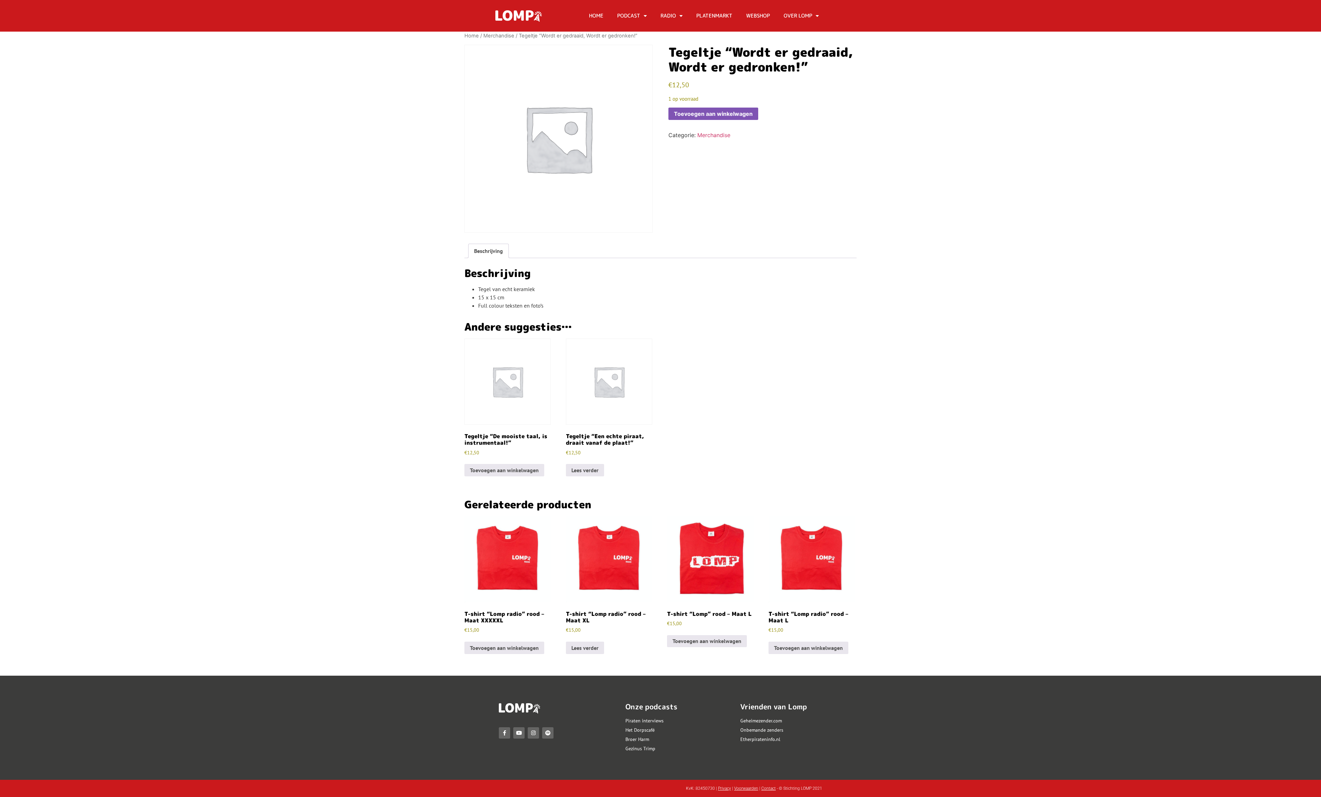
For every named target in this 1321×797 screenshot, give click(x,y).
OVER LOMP (798, 15)
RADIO (668, 15)
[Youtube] (519, 733)
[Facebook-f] (504, 733)
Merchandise (498, 36)
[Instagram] (533, 733)
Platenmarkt (714, 15)
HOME (596, 15)
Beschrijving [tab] (488, 250)
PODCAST (628, 15)
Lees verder (585, 470)
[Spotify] (548, 733)
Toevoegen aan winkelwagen (713, 113)
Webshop (758, 15)
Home (471, 36)
